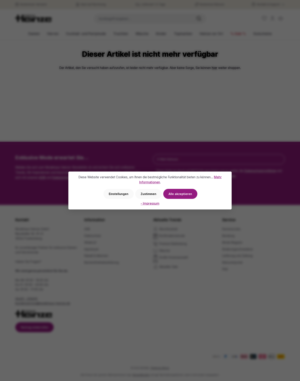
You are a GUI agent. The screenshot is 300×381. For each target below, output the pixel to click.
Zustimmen (148, 194)
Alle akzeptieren (180, 194)
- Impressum (150, 203)
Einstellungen (118, 194)
